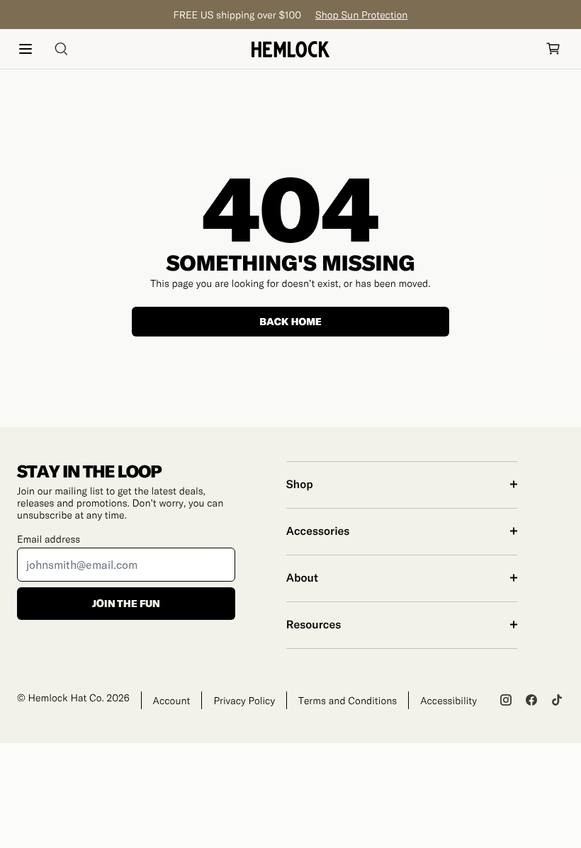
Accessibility (448, 700)
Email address (48, 539)
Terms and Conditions (347, 700)
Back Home (290, 321)
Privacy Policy (244, 700)
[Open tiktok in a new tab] (557, 700)
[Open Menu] (25, 49)
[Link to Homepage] (290, 49)
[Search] (61, 49)
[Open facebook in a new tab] (531, 700)
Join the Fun (126, 603)
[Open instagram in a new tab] (506, 700)
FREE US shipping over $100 (291, 15)
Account (172, 700)
